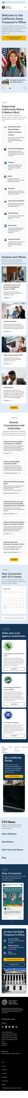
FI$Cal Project (5, 1051)
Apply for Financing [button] (10, 513)
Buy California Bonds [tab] (4, 748)
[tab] (10, 88)
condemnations (17, 397)
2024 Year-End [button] (12, 849)
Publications (4, 1043)
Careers (3, 1066)
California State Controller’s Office (9, 1034)
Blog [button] (4, 857)
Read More (8, 297)
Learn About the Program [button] (12, 473)
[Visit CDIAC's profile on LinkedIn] (5, 909)
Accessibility (4, 1077)
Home (3, 1062)
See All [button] (16, 776)
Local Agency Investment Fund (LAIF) (13, 655)
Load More (14, 407)
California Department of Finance (9, 1036)
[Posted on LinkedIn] (21, 885)
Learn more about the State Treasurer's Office (14, 37)
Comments (4, 1073)
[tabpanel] (14, 49)
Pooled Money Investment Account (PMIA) (12, 688)
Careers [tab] (11, 747)
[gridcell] (4, 607)
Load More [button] (14, 559)
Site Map (4, 1084)
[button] (2, 901)
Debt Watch (4, 1045)
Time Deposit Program (11, 722)
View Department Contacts (14, 959)
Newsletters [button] (8, 841)
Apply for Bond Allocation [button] (12, 552)
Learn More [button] (8, 453)
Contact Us (4, 1069)
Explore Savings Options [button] (12, 493)
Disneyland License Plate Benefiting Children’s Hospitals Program (17, 81)
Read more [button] (6, 914)
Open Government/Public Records (9, 1039)
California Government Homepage (9, 1037)
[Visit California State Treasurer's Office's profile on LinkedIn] (4, 885)
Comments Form (14, 964)
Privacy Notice (5, 1081)
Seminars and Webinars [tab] (17, 748)
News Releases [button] (9, 833)
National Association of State (11, 1053)
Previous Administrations (7, 1032)
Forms (3, 1041)
